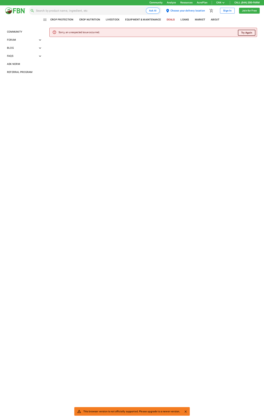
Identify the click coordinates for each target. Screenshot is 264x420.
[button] (24, 32)
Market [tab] (200, 19)
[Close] (185, 411)
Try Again (246, 32)
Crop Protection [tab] (61, 19)
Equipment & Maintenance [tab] (143, 19)
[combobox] (90, 10)
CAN (218, 2)
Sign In (227, 10)
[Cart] (211, 10)
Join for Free (249, 10)
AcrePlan (202, 2)
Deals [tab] (171, 19)
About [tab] (215, 19)
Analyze (171, 2)
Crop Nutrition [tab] (89, 19)
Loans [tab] (184, 19)
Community (156, 2)
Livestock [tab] (112, 19)
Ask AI (153, 10)
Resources (186, 2)
